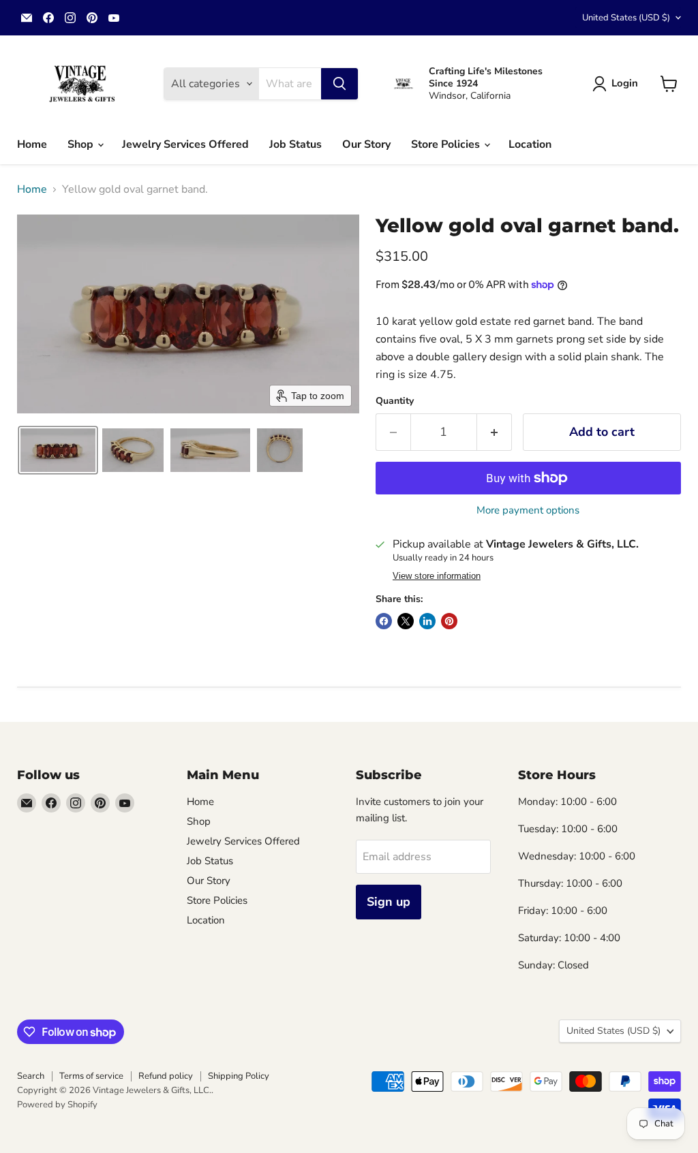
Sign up (388, 902)
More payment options (527, 510)
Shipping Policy (238, 1076)
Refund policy (165, 1076)
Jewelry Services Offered (185, 144)
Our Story (366, 144)
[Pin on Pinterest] (449, 621)
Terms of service (91, 1076)
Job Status (295, 144)
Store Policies (447, 144)
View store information (437, 576)
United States (626, 18)
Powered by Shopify (57, 1105)
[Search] (339, 83)
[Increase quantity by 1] (494, 432)
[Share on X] (405, 621)
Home (32, 144)
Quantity (395, 401)
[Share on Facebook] (384, 621)
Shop (81, 144)
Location (530, 144)
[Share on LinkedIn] (427, 621)
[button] (617, 84)
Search (30, 1076)
